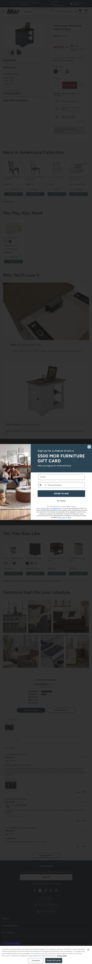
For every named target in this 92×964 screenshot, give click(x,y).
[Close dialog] (89, 447)
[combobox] (42, 485)
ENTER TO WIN (61, 493)
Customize (36, 960)
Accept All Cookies (54, 960)
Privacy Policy (62, 956)
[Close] (88, 949)
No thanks (61, 501)
